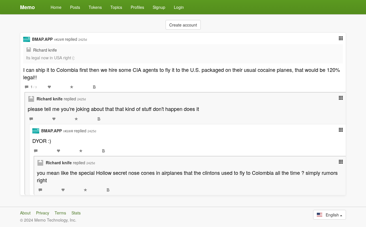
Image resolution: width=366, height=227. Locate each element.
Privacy (42, 213)
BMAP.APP (48, 39)
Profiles (137, 7)
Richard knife (45, 50)
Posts (75, 7)
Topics (116, 7)
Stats (76, 213)
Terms (60, 213)
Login (179, 7)
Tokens (95, 7)
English (331, 215)
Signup (159, 7)
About (25, 213)
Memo (27, 7)
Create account (183, 25)
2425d (82, 39)
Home (56, 7)
